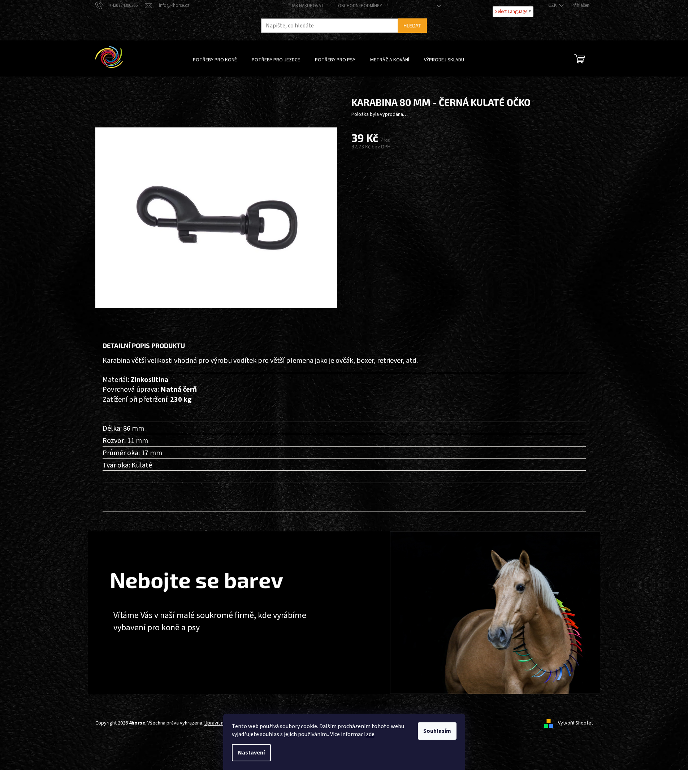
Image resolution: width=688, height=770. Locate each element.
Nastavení (251, 753)
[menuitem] (215, 60)
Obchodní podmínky (360, 6)
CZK (553, 5)
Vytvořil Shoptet (575, 723)
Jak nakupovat (307, 6)
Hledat (412, 25)
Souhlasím (437, 731)
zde (370, 734)
